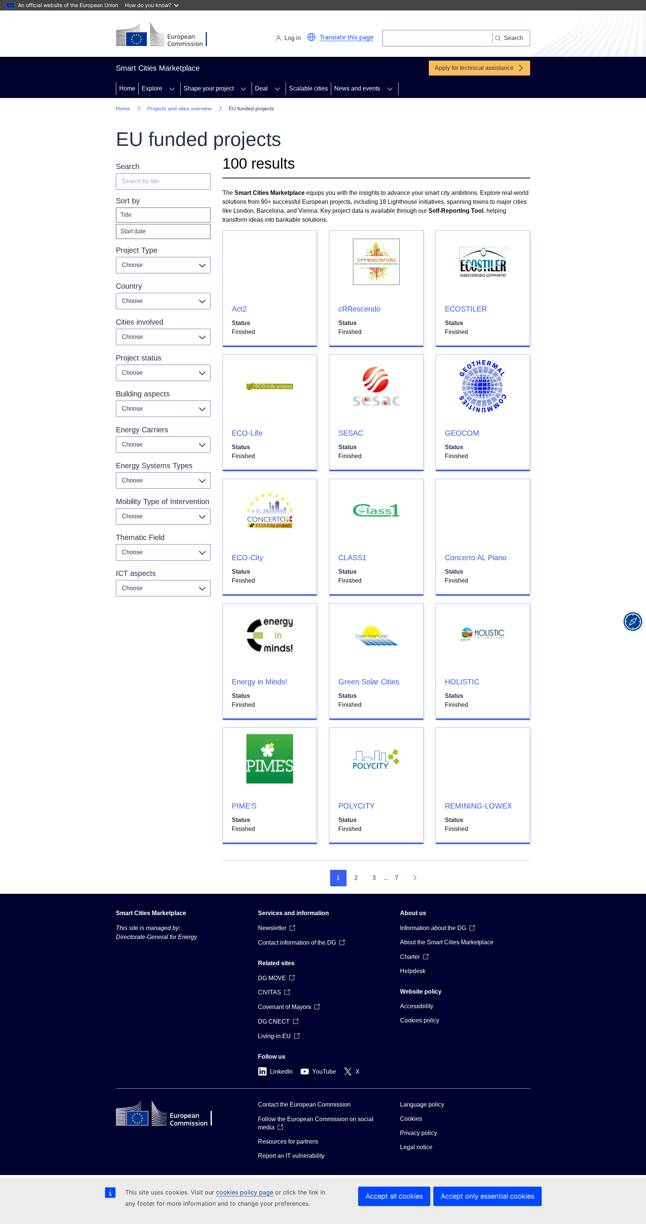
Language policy (422, 1104)
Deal (261, 88)
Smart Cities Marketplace (151, 913)
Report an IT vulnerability (291, 1156)
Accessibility (416, 1006)
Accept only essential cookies (487, 1196)
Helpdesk (412, 971)
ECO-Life (247, 433)
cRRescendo (359, 309)
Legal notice (416, 1147)
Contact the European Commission (304, 1104)
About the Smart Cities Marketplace (446, 942)
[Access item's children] (172, 88)
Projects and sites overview (179, 108)
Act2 (239, 309)
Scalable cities (308, 88)
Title (126, 215)
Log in (292, 38)
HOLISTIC (462, 682)
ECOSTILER (466, 309)
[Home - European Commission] (167, 35)
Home (127, 88)
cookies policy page (244, 1192)
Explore (152, 88)
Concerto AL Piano (476, 557)
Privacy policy (418, 1133)
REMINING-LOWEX (478, 806)
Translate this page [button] (346, 37)
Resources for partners (288, 1141)
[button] (311, 37)
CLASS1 (352, 557)
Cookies (411, 1119)
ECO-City (247, 557)
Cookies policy (419, 1020)
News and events (357, 88)
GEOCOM (462, 433)
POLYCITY (356, 806)
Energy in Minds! (259, 682)
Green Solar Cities (368, 682)
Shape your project (209, 88)
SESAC (350, 433)
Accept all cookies (394, 1196)
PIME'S (244, 806)
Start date (133, 231)
